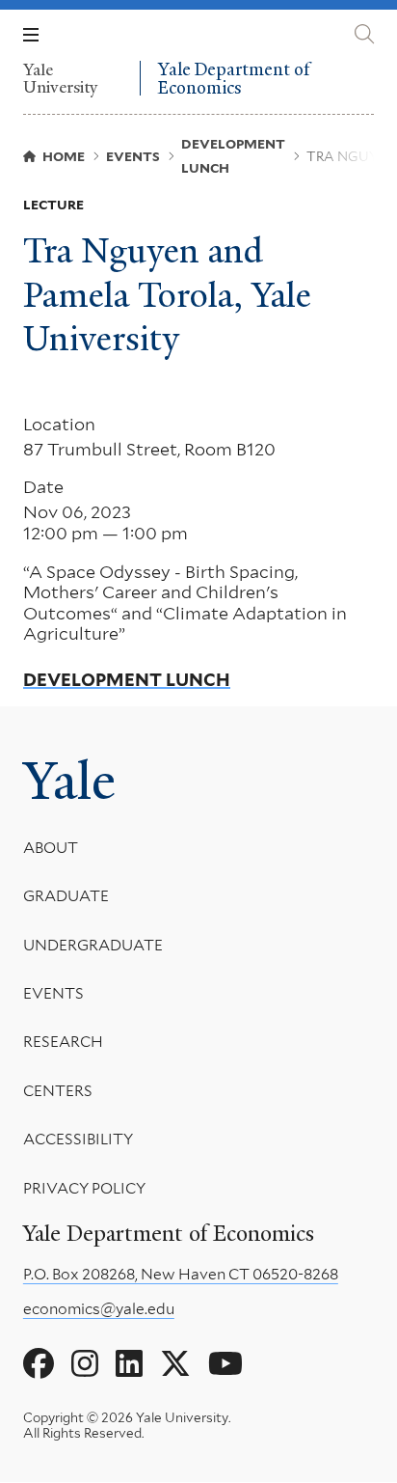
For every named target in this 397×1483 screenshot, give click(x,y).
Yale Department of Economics (233, 78)
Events (53, 993)
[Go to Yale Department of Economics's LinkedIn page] (129, 1364)
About (50, 847)
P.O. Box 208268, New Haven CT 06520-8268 (180, 1274)
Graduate (66, 896)
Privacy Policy (84, 1188)
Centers (58, 1091)
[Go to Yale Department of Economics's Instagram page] (84, 1364)
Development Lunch (126, 680)
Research (63, 1041)
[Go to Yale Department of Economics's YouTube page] (225, 1364)
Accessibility (78, 1139)
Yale (69, 781)
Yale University (60, 78)
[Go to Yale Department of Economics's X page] (175, 1364)
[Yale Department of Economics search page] (364, 34)
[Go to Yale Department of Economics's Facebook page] (38, 1364)
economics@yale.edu (98, 1309)
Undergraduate (93, 945)
